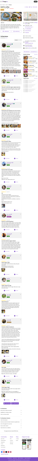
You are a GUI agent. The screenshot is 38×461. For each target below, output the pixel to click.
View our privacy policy (5, 414)
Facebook (27, 32)
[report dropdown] (20, 43)
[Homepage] (5, 1)
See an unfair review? (4, 425)
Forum (2, 443)
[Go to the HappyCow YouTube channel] (4, 452)
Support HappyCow (27, 458)
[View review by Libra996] (4, 187)
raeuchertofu (9, 80)
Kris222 (8, 320)
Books (17, 440)
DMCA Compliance (20, 458)
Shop (17, 437)
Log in (35, 1)
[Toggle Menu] (1, 2)
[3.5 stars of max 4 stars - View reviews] (30, 57)
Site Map (11, 443)
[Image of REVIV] (25, 75)
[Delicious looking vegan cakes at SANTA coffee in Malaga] (11, 126)
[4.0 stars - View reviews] (2, 8)
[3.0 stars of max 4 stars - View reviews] (30, 70)
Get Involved (3, 447)
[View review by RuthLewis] (4, 235)
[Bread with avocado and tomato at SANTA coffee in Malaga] (3, 71)
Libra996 (8, 186)
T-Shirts (17, 438)
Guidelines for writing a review (6, 412)
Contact (11, 440)
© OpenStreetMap (33, 19)
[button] (30, 15)
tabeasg (8, 44)
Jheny (6, 37)
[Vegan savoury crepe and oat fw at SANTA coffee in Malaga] (3, 352)
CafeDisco (9, 360)
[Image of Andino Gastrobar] (25, 62)
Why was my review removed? (6, 410)
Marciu (8, 294)
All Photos (17, 20)
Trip (31, 7)
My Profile (2, 438)
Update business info (29, 43)
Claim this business (4, 420)
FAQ (10, 438)
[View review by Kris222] (4, 321)
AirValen (8, 255)
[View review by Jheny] (4, 381)
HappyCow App (25, 437)
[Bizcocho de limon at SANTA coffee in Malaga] (7, 352)
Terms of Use (15, 458)
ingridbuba (9, 134)
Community (4, 437)
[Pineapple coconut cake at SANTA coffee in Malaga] (3, 154)
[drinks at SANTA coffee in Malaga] (19, 71)
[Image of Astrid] (25, 58)
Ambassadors (3, 440)
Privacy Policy (10, 458)
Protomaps (28, 19)
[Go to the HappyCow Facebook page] (2, 452)
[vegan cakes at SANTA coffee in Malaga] (11, 71)
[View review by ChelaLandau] (4, 105)
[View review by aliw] (4, 280)
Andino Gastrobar (32, 61)
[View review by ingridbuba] (4, 135)
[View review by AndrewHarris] (4, 164)
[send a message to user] (10, 44)
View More (35, 54)
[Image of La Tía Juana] (25, 71)
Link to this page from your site (6, 423)
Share (27, 7)
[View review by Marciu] (4, 296)
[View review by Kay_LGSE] (4, 215)
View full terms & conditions (6, 427)
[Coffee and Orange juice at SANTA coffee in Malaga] (7, 71)
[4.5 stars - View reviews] (30, 75)
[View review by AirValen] (4, 257)
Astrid (31, 56)
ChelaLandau (9, 103)
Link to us (11, 442)
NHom (30, 48)
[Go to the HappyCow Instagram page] (10, 452)
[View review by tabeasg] (4, 45)
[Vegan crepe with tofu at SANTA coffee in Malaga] (3, 395)
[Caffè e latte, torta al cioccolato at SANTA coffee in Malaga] (3, 206)
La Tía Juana (31, 69)
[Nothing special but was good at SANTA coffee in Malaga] (19, 126)
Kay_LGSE (9, 214)
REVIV (31, 74)
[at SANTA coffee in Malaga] (3, 95)
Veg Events (3, 442)
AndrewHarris (9, 162)
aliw (7, 278)
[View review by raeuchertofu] (4, 81)
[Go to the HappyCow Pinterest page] (8, 452)
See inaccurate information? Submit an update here (10, 421)
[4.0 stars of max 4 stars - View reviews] (30, 66)
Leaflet (26, 19)
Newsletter (3, 445)
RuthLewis (9, 233)
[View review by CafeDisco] (4, 361)
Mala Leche (32, 65)
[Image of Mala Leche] (25, 66)
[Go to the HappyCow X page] (6, 452)
